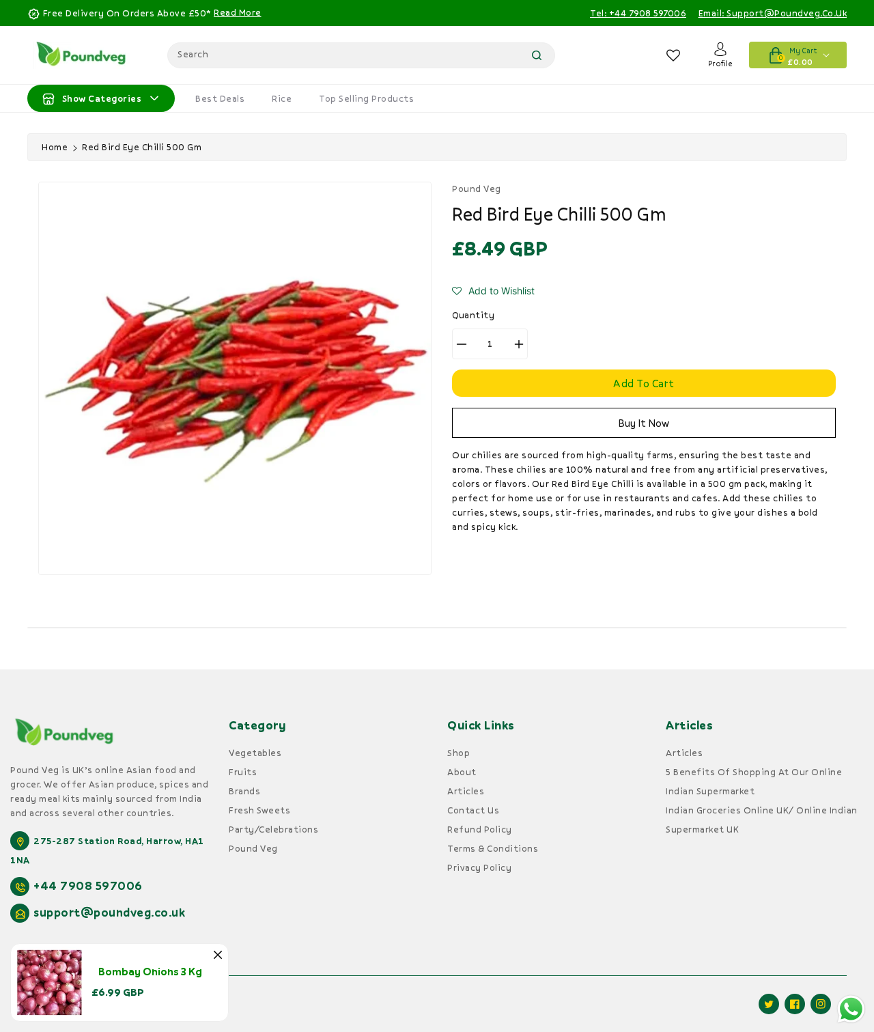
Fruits (243, 772)
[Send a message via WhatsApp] (851, 1009)
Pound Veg (253, 848)
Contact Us (473, 810)
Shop (458, 753)
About (462, 772)
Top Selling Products (366, 98)
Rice (282, 98)
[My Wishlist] (673, 55)
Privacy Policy (479, 867)
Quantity (473, 315)
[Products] (49, 981)
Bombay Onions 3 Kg (150, 971)
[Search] (536, 55)
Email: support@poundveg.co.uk (773, 13)
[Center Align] (48, 98)
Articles (465, 791)
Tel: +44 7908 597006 (638, 13)
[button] (493, 291)
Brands (244, 791)
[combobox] (361, 55)
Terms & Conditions (492, 848)
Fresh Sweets (259, 810)
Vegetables (255, 753)
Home (55, 147)
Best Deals (219, 98)
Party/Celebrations (273, 829)
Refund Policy (479, 829)
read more (238, 12)
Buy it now (644, 423)
